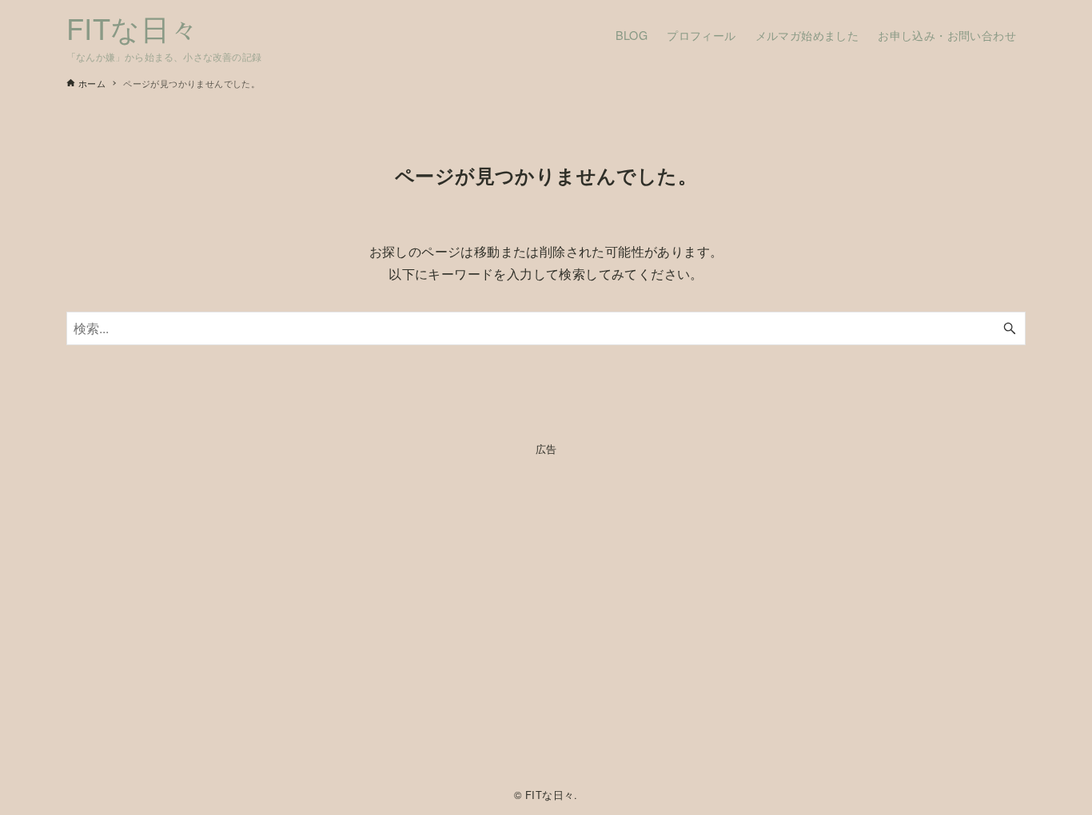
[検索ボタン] (1010, 328)
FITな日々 (132, 27)
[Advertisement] (546, 618)
